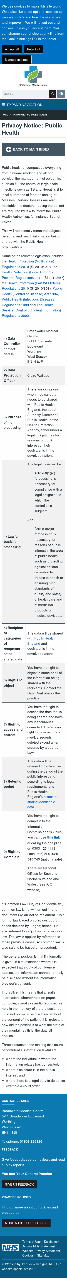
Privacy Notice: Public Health (30, 114)
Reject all (33, 49)
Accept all (12, 49)
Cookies (28, 1255)
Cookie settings (19, 38)
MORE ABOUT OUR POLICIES (26, 1223)
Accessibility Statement (38, 1246)
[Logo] (33, 76)
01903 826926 (31, 1141)
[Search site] (52, 94)
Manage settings (16, 59)
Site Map (43, 1255)
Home (5, 114)
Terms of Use (31, 1241)
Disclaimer (51, 1241)
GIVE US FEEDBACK (19, 1184)
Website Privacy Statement (41, 1250)
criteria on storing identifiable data (43, 801)
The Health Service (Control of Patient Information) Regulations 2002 (31, 310)
